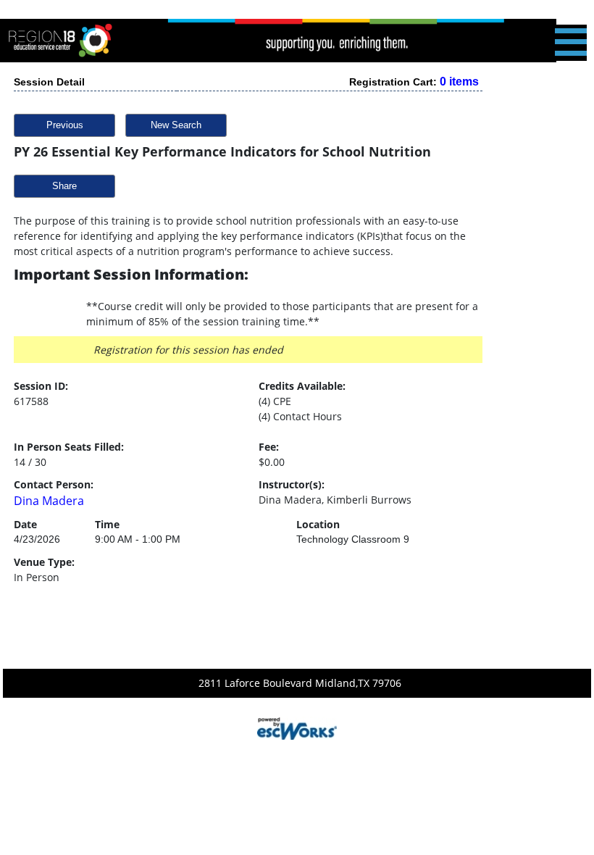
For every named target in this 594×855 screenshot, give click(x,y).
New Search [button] (176, 125)
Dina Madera (49, 501)
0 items (459, 81)
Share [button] (64, 185)
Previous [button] (64, 125)
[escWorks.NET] (297, 727)
